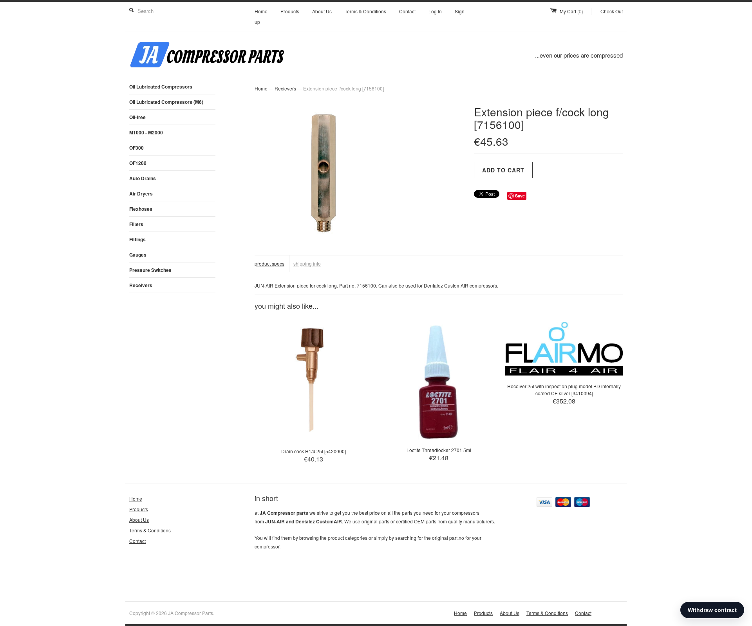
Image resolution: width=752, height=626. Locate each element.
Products (289, 11)
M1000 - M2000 (146, 132)
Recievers (285, 88)
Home (261, 11)
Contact (407, 11)
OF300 (136, 147)
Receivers (140, 285)
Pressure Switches (150, 269)
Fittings (137, 239)
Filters (136, 224)
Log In (435, 11)
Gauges (137, 254)
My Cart (571, 11)
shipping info (307, 263)
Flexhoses (140, 208)
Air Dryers (141, 193)
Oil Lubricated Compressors (160, 86)
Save (520, 196)
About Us (322, 11)
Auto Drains (142, 178)
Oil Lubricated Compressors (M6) (166, 101)
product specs (269, 263)
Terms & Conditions (365, 11)
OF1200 (137, 162)
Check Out (611, 11)
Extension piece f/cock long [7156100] (343, 88)
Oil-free (137, 117)
